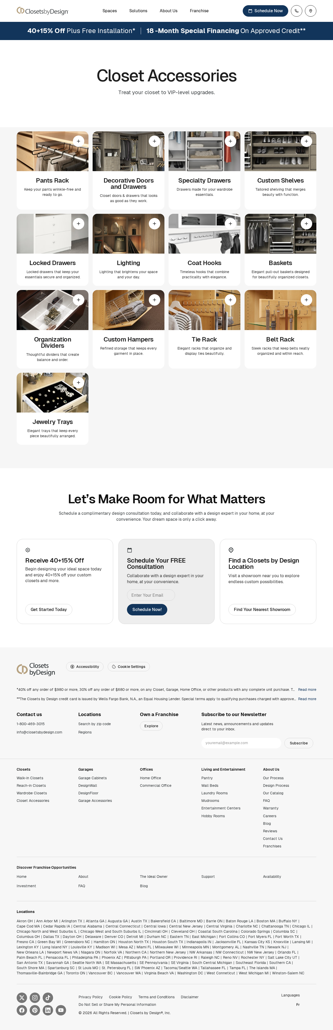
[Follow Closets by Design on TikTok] (48, 998)
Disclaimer (189, 997)
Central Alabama (87, 926)
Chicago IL (301, 926)
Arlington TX (71, 921)
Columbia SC (284, 931)
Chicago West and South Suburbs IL (110, 931)
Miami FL (144, 947)
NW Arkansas (200, 952)
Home (22, 876)
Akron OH (25, 921)
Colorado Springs (255, 931)
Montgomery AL (225, 947)
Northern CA (135, 952)
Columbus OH (28, 937)
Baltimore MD (191, 921)
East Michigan (204, 937)
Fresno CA (25, 942)
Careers (269, 816)
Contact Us (273, 838)
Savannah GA (57, 963)
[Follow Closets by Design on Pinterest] (35, 1010)
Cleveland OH (183, 931)
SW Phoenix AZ (147, 968)
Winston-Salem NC (288, 973)
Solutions (138, 11)
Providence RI (185, 957)
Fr (298, 1004)
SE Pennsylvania (153, 963)
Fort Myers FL (260, 937)
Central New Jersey (186, 926)
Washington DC (190, 973)
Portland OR (160, 957)
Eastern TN (179, 937)
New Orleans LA (30, 952)
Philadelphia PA (85, 957)
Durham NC (156, 937)
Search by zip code (94, 724)
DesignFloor (88, 793)
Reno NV (230, 957)
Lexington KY (28, 947)
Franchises (272, 846)
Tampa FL (237, 968)
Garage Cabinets (92, 778)
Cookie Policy (120, 997)
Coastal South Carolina (218, 931)
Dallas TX (51, 937)
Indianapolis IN (199, 942)
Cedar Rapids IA (56, 926)
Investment (26, 886)
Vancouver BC (100, 973)
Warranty (271, 808)
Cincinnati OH (156, 931)
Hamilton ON (104, 942)
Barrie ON (214, 921)
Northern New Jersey (168, 952)
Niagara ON (90, 952)
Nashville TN (253, 947)
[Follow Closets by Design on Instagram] (35, 998)
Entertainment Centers (220, 808)
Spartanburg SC (61, 968)
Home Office (150, 778)
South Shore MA (30, 968)
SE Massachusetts (120, 963)
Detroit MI (134, 937)
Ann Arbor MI (47, 921)
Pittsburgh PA (135, 957)
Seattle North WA (86, 963)
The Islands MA (262, 968)
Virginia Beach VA (159, 973)
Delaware (93, 937)
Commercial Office (155, 785)
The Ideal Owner (154, 876)
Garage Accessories (95, 801)
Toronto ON (75, 973)
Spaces (110, 11)
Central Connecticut (123, 926)
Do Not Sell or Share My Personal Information (117, 1004)
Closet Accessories (33, 801)
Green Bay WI (49, 942)
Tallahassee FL (213, 968)
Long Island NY (54, 947)
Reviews (270, 831)
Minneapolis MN (195, 947)
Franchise (199, 11)
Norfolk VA (113, 952)
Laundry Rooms (214, 793)
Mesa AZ (126, 947)
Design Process (276, 785)
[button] (52, 170)
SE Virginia (180, 963)
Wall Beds (209, 785)
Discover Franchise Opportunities (46, 867)
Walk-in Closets (30, 778)
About (83, 876)
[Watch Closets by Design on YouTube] (61, 1010)
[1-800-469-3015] (296, 11)
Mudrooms (210, 801)
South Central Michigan (212, 963)
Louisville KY (81, 947)
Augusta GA (118, 921)
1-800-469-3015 (31, 724)
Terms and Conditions (156, 997)
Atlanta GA (95, 921)
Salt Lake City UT (282, 957)
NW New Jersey (260, 952)
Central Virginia (219, 926)
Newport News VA (62, 952)
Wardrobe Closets (32, 793)
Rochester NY (252, 957)
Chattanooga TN (275, 926)
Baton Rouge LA (239, 921)
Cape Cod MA (28, 926)
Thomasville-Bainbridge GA (39, 973)
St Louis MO (88, 968)
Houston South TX (167, 942)
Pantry (207, 778)
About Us (168, 11)
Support (208, 876)
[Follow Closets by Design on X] (22, 998)
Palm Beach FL (29, 957)
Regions (85, 732)
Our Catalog (273, 793)
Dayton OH (72, 937)
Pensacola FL (57, 957)
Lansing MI (301, 942)
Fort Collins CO (232, 937)
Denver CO (114, 937)
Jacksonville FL (228, 942)
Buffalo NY (288, 921)
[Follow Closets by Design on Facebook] (22, 1010)
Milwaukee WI (166, 947)
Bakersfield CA (163, 921)
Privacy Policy (91, 997)
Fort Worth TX (287, 937)
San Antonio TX (30, 963)
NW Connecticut (230, 952)
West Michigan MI (254, 973)
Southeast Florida (251, 963)
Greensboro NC (77, 942)
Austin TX (139, 921)
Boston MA (266, 921)
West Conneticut (221, 973)
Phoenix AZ (111, 957)
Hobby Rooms (213, 816)
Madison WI (105, 947)
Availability (272, 876)
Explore (151, 726)
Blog (267, 823)
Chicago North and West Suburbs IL (47, 931)
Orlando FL (287, 952)
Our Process (273, 778)
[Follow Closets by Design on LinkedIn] (48, 1010)
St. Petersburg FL (116, 968)
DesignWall (87, 785)
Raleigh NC (210, 957)
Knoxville (281, 942)
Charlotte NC (247, 926)
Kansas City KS (257, 942)
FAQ (266, 801)
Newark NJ (276, 947)
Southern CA (280, 963)
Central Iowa (155, 926)
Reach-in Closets (31, 785)
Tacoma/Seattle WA (180, 968)
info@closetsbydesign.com (39, 732)
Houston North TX (133, 942)
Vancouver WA (128, 973)
